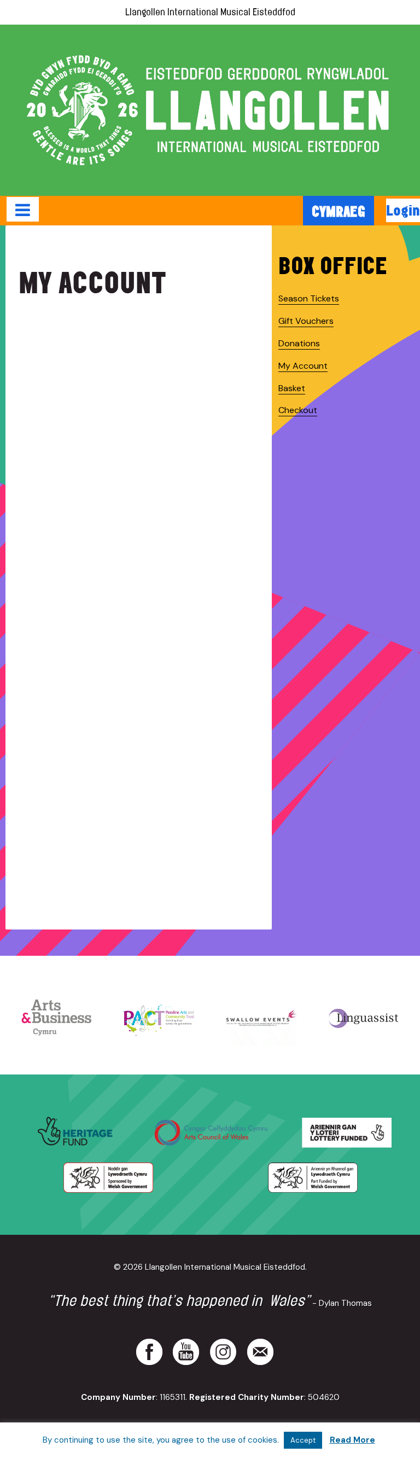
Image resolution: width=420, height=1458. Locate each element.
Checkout (297, 410)
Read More (352, 1439)
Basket (291, 388)
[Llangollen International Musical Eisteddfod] (210, 110)
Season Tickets (308, 298)
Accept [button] (303, 1440)
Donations (299, 343)
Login (403, 210)
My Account (303, 365)
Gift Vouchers (306, 321)
